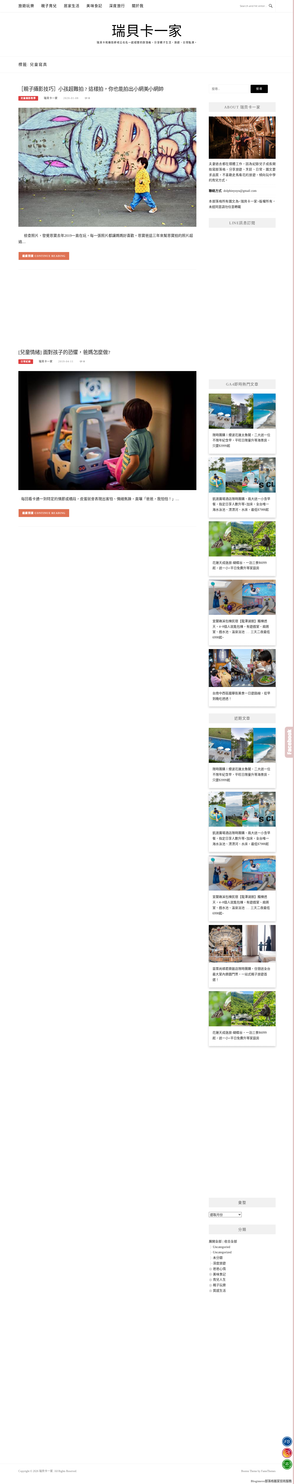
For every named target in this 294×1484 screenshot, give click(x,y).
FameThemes (268, 1471)
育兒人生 (219, 1279)
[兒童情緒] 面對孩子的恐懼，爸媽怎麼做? (64, 352)
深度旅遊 (219, 1263)
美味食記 (94, 6)
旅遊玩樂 (26, 6)
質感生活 (219, 1290)
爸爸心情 (219, 1269)
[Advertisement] (107, 311)
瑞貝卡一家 (147, 31)
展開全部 (215, 1241)
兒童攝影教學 (28, 98)
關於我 (138, 6)
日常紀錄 (26, 361)
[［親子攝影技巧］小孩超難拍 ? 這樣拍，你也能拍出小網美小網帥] (107, 167)
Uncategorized (222, 1252)
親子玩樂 (219, 1285)
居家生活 (72, 6)
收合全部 (230, 1241)
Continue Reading (50, 256)
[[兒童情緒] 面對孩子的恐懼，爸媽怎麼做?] (107, 430)
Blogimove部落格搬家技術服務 (271, 1481)
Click (289, 742)
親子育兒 (49, 6)
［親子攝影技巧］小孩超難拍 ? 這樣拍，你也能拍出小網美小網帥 (91, 89)
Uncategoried (221, 1247)
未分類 (218, 1258)
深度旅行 (117, 6)
